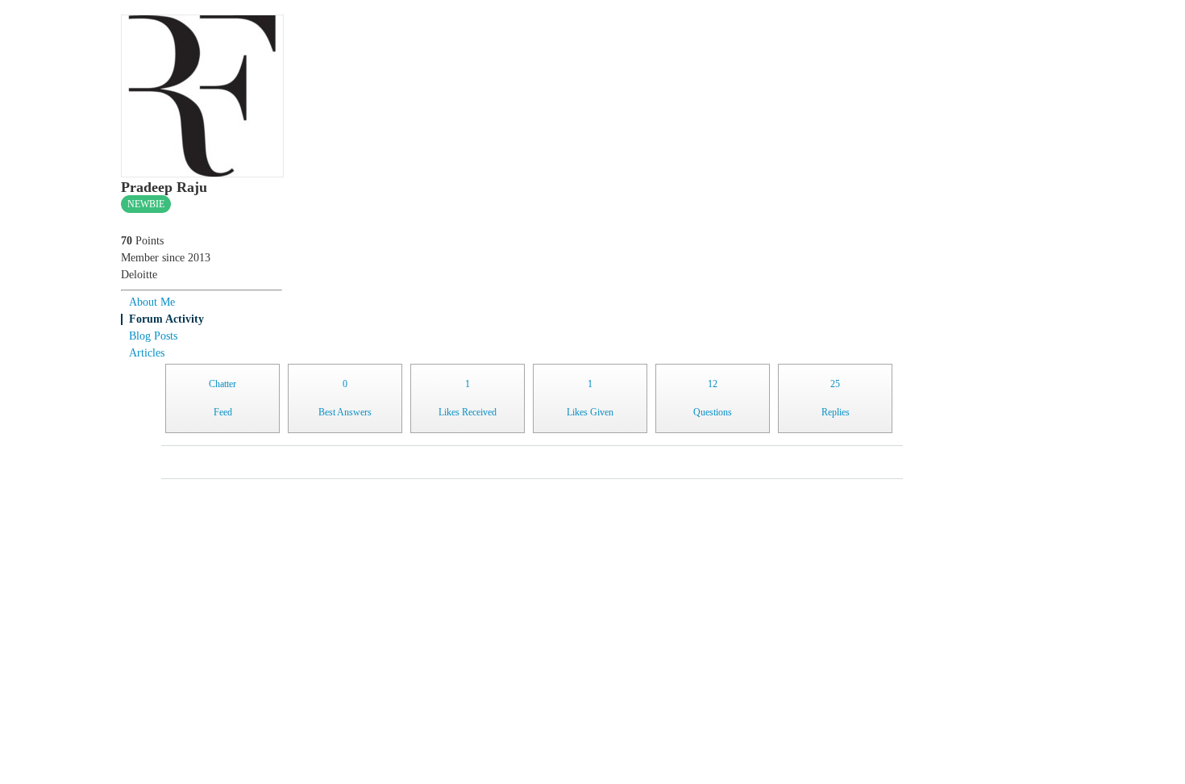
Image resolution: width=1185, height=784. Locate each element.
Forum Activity (166, 319)
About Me (152, 302)
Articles (146, 353)
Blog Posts (153, 336)
